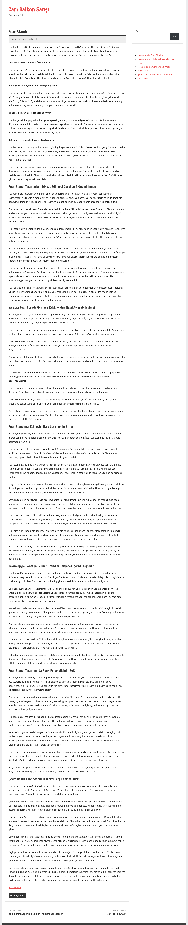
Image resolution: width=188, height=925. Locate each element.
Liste (140, 62)
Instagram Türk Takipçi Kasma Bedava (156, 58)
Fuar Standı (15, 887)
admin (32, 39)
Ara (137, 31)
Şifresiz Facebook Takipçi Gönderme (155, 74)
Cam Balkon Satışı (28, 9)
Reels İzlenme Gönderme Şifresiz (154, 66)
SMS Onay (143, 78)
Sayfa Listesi (144, 70)
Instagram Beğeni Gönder (150, 55)
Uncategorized (17, 895)
